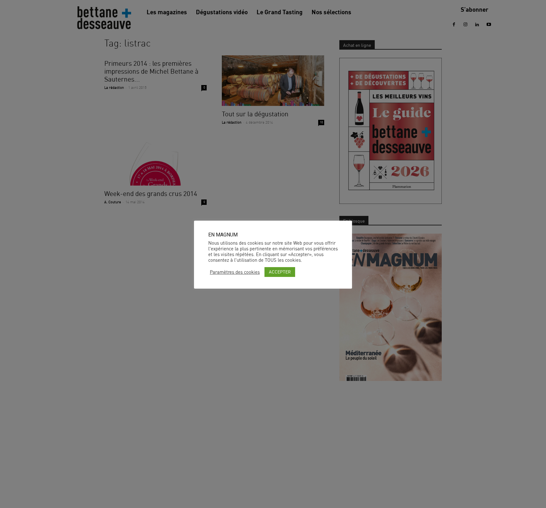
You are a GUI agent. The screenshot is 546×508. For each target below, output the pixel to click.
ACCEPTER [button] (280, 271)
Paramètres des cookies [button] (235, 272)
